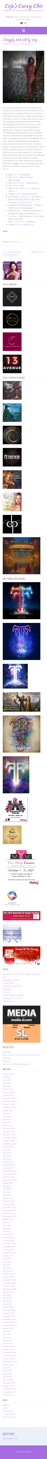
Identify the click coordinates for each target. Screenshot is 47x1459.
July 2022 (7, 1222)
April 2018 (7, 1377)
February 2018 (9, 1383)
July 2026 (7, 1077)
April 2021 (7, 1268)
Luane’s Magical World (24, 224)
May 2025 (7, 1119)
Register (6, 1405)
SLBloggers (7, 989)
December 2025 (9, 1098)
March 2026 (8, 1089)
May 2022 (7, 1228)
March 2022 (8, 1234)
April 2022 (7, 1231)
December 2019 (9, 1316)
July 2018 (7, 1368)
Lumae (15, 177)
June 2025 (7, 1116)
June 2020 (7, 1298)
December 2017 (9, 1389)
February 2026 (9, 1092)
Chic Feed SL (8, 1001)
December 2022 (9, 1207)
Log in (5, 1408)
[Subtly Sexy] (23, 102)
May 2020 (7, 1301)
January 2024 (8, 1168)
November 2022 (9, 1210)
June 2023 (7, 1189)
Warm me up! (37, 252)
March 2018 (8, 1380)
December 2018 (9, 1352)
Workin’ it (7, 1061)
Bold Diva (7, 1058)
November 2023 (9, 1174)
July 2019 (7, 1331)
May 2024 (7, 1156)
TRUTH (15, 185)
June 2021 (7, 1262)
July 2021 (7, 1259)
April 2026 (7, 1086)
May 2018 (7, 1374)
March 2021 (8, 1271)
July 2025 (7, 1113)
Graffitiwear (25, 197)
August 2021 (8, 1255)
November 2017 (9, 1392)
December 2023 (9, 1171)
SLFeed (6, 992)
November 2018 (9, 1355)
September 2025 (10, 1107)
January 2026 (8, 1095)
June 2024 (7, 1153)
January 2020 (8, 1313)
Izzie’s (17, 194)
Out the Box (27, 1452)
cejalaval (30, 44)
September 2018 (10, 1362)
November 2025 (9, 1101)
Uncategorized (15, 242)
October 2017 (9, 1395)
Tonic (15, 174)
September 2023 (10, 1180)
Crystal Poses (19, 222)
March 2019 (8, 1343)
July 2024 (7, 1150)
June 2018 (7, 1371)
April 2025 (7, 1122)
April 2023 (7, 1195)
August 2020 (8, 1292)
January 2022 (8, 1240)
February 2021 (9, 1274)
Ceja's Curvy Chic (23, 6)
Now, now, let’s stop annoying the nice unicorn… (22, 1055)
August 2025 (8, 1110)
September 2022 (10, 1216)
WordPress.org (9, 1417)
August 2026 (8, 1074)
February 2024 (9, 1165)
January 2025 (8, 1131)
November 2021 (9, 1246)
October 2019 (9, 1322)
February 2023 (9, 1201)
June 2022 (7, 1225)
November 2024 (9, 1137)
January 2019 (8, 1349)
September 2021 (10, 1253)
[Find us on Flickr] (21, 23)
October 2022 (9, 1213)
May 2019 (7, 1337)
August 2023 (8, 1183)
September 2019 (10, 1325)
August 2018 (8, 1364)
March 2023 (8, 1198)
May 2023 (7, 1192)
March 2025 (8, 1125)
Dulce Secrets (18, 183)
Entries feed (8, 1411)
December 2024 (9, 1134)
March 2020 (8, 1307)
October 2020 (9, 1286)
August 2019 (8, 1328)
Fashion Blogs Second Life (13, 995)
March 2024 (8, 1162)
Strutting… (7, 1052)
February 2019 (9, 1346)
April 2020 (7, 1304)
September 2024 (10, 1144)
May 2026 (7, 1083)
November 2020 (9, 1283)
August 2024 (8, 1147)
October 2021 (9, 1249)
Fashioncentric (9, 983)
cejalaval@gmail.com (10, 1438)
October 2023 (9, 1177)
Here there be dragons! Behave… (16, 1064)
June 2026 (7, 1080)
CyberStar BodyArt (22, 188)
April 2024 (7, 1159)
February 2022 (9, 1237)
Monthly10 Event (24, 202)
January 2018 (8, 1386)
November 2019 (9, 1319)
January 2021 (8, 1277)
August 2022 (8, 1219)
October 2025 (9, 1104)
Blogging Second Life (11, 980)
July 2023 (7, 1186)
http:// (5, 49)
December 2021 (9, 1243)
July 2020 (7, 1295)
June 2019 (7, 1334)
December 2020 (9, 1280)
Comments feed (9, 1414)
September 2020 (10, 1289)
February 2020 (9, 1310)
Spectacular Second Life (12, 998)
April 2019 (7, 1340)
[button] (23, 30)
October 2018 (9, 1358)
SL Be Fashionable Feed (12, 986)
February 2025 (9, 1128)
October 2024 (9, 1140)
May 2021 (7, 1265)
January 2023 (8, 1204)
